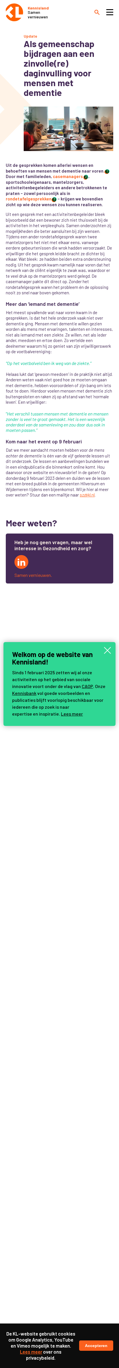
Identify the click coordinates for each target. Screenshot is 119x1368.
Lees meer (72, 713)
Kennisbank (24, 693)
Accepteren (96, 1345)
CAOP (87, 686)
